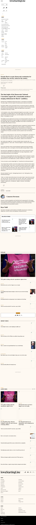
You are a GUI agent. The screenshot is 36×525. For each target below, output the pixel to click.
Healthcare (3, 485)
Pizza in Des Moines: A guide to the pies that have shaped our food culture (13, 464)
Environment (7, 25)
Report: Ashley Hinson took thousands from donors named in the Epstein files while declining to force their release (23, 222)
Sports (3, 36)
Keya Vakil (10, 82)
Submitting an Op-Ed (7, 61)
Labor (2, 325)
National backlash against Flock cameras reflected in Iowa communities (13, 443)
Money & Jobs (3, 489)
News (6, 45)
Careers (2, 520)
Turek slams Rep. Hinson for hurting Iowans (8, 364)
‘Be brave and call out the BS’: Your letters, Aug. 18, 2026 (11, 306)
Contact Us (3, 512)
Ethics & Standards (3, 516)
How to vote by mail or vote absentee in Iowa (8, 435)
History (3, 45)
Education (7, 24)
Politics (6, 31)
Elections (3, 25)
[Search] (6, 4)
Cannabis (6, 19)
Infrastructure (7, 28)
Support (2, 518)
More (2, 506)
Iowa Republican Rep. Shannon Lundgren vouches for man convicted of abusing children (14, 292)
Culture (3, 41)
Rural (19, 491)
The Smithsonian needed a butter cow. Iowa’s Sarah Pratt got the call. (6, 221)
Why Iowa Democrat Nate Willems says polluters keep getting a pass (12, 336)
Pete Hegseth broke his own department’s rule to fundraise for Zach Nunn (13, 299)
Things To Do (20, 501)
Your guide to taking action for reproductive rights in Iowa (14, 279)
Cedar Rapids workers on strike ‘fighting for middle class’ (11, 326)
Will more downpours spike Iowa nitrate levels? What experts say (12, 457)
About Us (2, 509)
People (3, 46)
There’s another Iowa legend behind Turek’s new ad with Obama (12, 345)
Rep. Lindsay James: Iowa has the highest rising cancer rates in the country (14, 355)
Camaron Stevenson (4, 82)
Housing (19, 485)
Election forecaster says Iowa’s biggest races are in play (10, 285)
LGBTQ (19, 488)
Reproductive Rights (4, 491)
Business (3, 19)
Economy (3, 24)
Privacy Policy (3, 522)
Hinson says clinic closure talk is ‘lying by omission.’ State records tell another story (6, 229)
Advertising (4, 64)
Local (2, 403)
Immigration (4, 28)
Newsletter (7, 54)
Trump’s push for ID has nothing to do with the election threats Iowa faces (23, 229)
